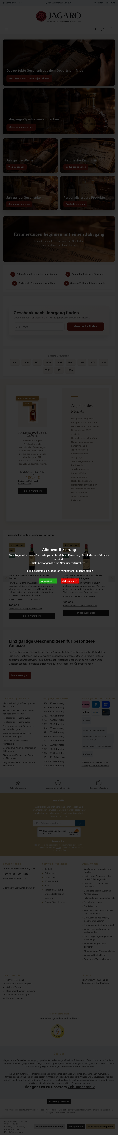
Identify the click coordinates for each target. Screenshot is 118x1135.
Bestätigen (46, 581)
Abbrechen (68, 581)
